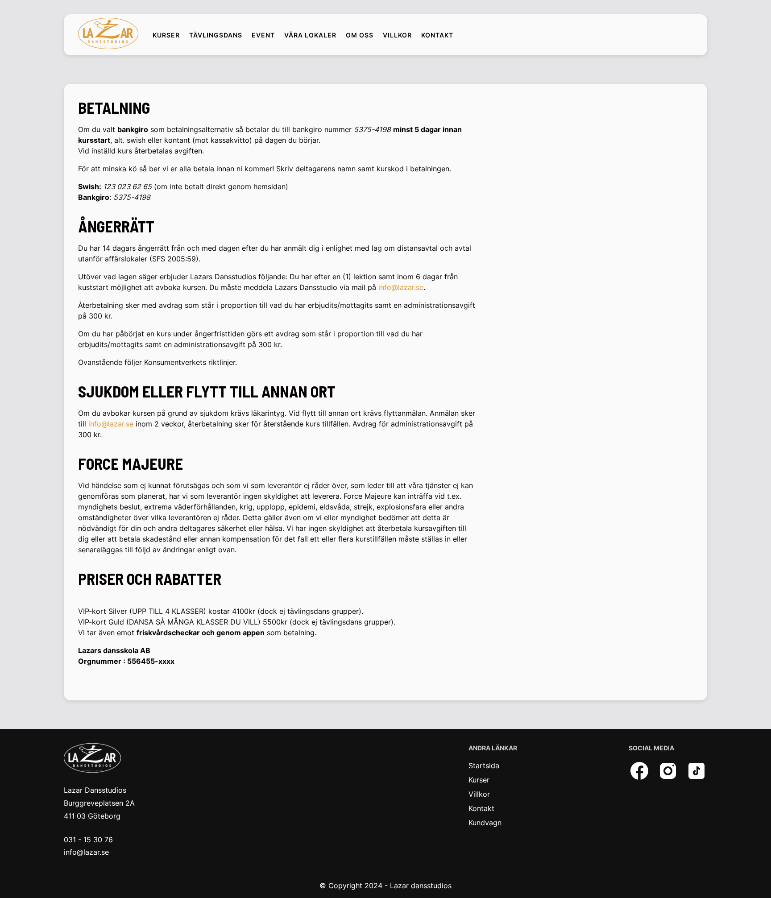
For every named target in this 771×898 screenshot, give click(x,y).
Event (263, 35)
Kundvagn (485, 822)
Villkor (397, 35)
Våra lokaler (310, 35)
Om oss (359, 35)
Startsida (483, 765)
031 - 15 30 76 (88, 839)
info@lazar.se (400, 287)
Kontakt (437, 35)
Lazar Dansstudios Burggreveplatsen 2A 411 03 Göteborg (99, 803)
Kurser (166, 35)
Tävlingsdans (215, 35)
